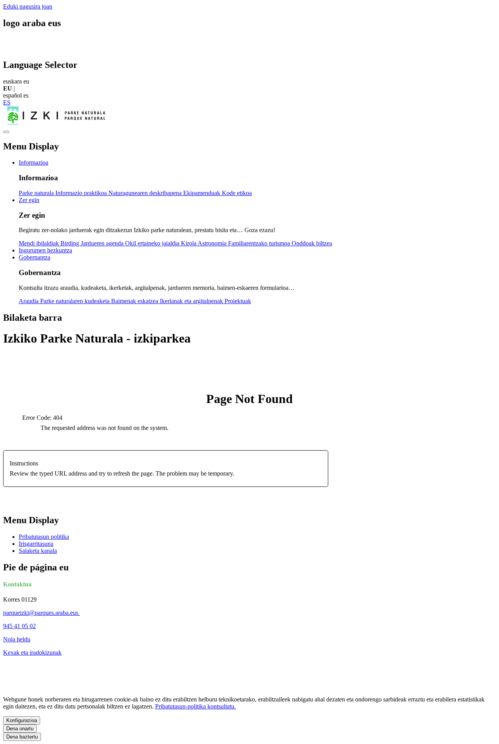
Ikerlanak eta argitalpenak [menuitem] (192, 301)
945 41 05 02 (19, 626)
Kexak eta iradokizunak (32, 652)
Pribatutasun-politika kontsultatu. (195, 706)
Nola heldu (16, 639)
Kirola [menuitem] (189, 243)
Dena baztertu (22, 737)
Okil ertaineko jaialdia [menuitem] (153, 243)
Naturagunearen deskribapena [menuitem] (145, 193)
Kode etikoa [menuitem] (237, 193)
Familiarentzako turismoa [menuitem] (260, 243)
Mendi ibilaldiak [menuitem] (39, 243)
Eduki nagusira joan (27, 6)
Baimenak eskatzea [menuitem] (135, 301)
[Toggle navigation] (6, 132)
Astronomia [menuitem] (213, 243)
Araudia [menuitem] (29, 301)
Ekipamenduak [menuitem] (202, 193)
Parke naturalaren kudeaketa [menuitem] (75, 301)
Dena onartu (20, 729)
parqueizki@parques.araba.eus (41, 612)
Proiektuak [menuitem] (238, 301)
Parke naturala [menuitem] (37, 193)
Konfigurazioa (21, 720)
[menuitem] (33, 162)
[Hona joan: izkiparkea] (57, 122)
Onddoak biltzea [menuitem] (312, 243)
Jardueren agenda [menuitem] (103, 243)
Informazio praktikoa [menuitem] (81, 193)
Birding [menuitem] (70, 243)
